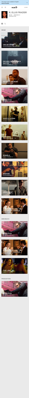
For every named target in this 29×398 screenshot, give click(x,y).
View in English (5, 3)
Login (26, 7)
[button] (2, 7)
